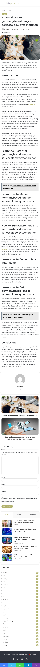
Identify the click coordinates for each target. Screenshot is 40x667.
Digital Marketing (8, 621)
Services (5, 585)
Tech (9, 10)
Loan (4, 582)
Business (5, 594)
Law (4, 612)
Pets (4, 633)
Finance (5, 624)
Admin (6, 29)
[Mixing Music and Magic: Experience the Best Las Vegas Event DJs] (7, 540)
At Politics (33, 654)
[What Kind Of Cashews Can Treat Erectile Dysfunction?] (7, 549)
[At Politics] (12, 3)
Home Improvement (9, 603)
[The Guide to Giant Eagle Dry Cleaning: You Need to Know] (7, 523)
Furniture (5, 642)
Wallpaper (5, 627)
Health (5, 606)
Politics (5, 645)
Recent (19, 515)
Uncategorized (7, 618)
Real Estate (6, 609)
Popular (6, 515)
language (4, 249)
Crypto (5, 639)
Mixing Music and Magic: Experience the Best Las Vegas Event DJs (24, 539)
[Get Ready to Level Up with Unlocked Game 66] (7, 557)
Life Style (5, 600)
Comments (32, 515)
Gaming (5, 579)
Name (3, 477)
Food (4, 630)
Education (6, 636)
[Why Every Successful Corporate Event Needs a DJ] (7, 531)
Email (3, 484)
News (4, 597)
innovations (32, 104)
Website (3, 491)
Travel (4, 591)
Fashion (5, 615)
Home (5, 10)
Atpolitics (5, 573)
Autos (4, 588)
